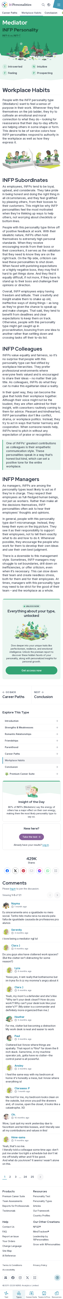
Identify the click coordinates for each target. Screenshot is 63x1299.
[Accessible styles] (57, 1277)
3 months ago (21, 933)
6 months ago (21, 948)
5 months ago (25, 1020)
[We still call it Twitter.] (15, 871)
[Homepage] (16, 5)
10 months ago (22, 1117)
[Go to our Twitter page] (27, 1277)
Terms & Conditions (12, 1265)
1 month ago (21, 906)
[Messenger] (39, 871)
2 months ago (25, 1068)
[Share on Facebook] (7, 871)
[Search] (43, 4)
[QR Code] (35, 1277)
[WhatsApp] (47, 871)
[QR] (55, 871)
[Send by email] (31, 871)
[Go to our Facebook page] (13, 1277)
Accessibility (8, 1269)
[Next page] (40, 1177)
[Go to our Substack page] (5, 1277)
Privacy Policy (40, 1265)
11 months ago (22, 1140)
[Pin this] (23, 871)
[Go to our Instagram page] (20, 1277)
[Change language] (48, 4)
